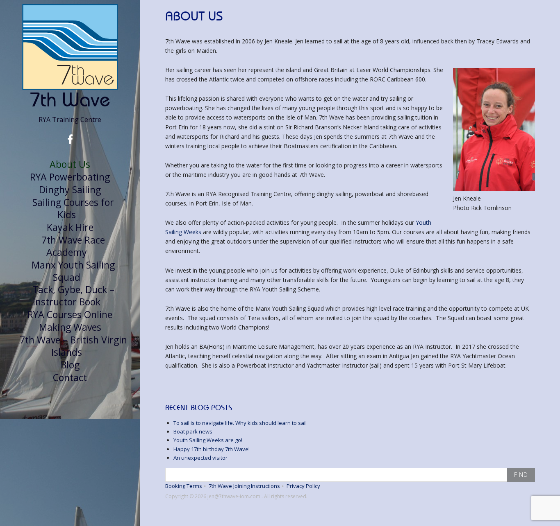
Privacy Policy (303, 486)
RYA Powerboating (70, 176)
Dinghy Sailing (70, 189)
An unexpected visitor (200, 457)
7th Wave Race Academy (73, 246)
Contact (70, 377)
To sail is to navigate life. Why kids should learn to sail (240, 423)
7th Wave (70, 99)
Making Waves (70, 327)
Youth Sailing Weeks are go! (207, 440)
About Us (70, 164)
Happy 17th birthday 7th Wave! (211, 449)
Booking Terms (183, 486)
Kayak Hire (70, 227)
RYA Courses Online (69, 314)
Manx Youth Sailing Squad (73, 271)
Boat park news (192, 431)
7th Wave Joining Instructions (244, 486)
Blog (70, 364)
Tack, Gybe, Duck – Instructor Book (73, 295)
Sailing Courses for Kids (73, 208)
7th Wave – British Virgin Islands (73, 346)
